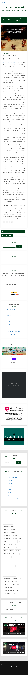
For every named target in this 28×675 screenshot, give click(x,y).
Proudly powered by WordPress (10, 670)
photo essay (20, 566)
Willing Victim (6, 235)
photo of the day (9, 572)
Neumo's (6, 559)
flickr (11, 550)
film (5, 550)
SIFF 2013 (6, 584)
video (14, 593)
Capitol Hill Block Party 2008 (12, 538)
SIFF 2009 (6, 581)
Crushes (13, 541)
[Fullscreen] (23, 633)
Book (15, 520)
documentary (8, 544)
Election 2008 (8, 547)
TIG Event (7, 593)
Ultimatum (9, 55)
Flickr (9, 325)
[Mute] (21, 633)
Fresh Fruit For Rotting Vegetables (13, 231)
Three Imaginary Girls (14, 7)
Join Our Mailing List (13, 309)
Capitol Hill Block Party (11, 535)
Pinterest (10, 328)
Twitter (9, 315)
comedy (6, 541)
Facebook (10, 312)
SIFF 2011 (14, 581)
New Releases (15, 559)
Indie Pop (7, 556)
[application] (14, 629)
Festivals (17, 547)
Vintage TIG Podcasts (13, 331)
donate (5, 288)
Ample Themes (14, 671)
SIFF (21, 578)
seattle (15, 578)
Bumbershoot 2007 (9, 526)
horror (18, 550)
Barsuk (6, 53)
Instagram (10, 318)
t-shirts (18, 288)
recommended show (9, 575)
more (23, 288)
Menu (4, 2)
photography (8, 569)
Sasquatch (7, 578)
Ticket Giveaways (9, 590)
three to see (15, 584)
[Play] (5, 633)
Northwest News (9, 566)
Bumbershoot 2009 (9, 532)
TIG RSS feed (11, 334)
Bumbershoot (8, 523)
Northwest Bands (9, 562)
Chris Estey (6, 58)
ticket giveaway (8, 587)
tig (17, 590)
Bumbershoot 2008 (9, 529)
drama (16, 544)
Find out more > (19, 279)
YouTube (9, 321)
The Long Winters (9, 62)
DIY (19, 541)
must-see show (17, 556)
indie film (15, 553)
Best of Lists (8, 520)
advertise (11, 288)
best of (16, 517)
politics (19, 572)
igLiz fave (7, 553)
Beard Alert (7, 517)
